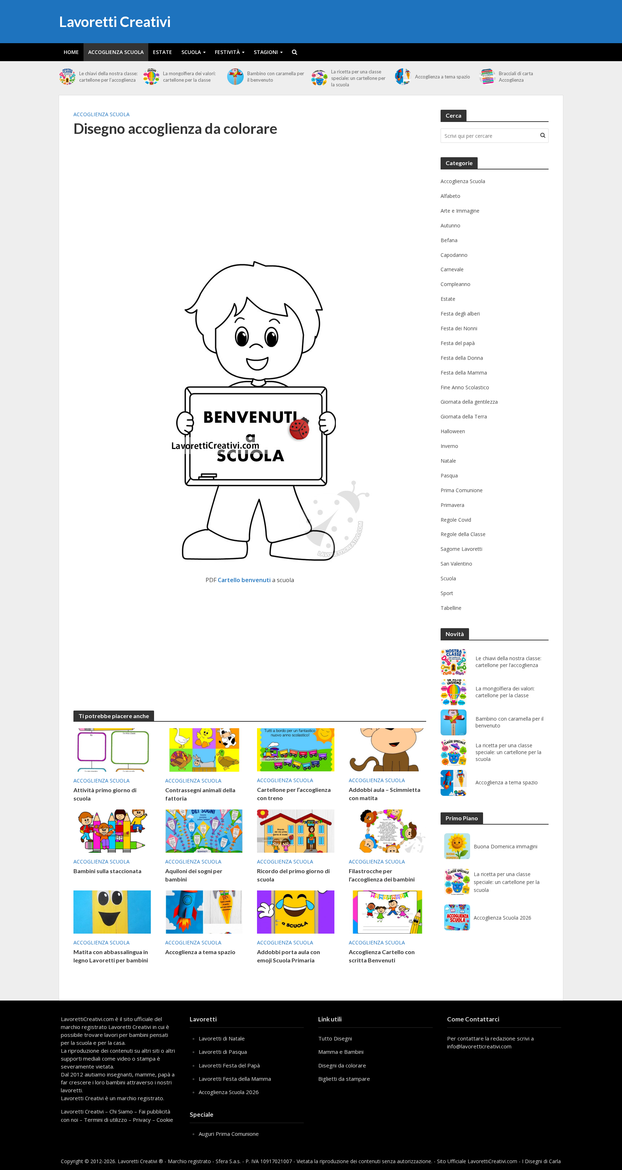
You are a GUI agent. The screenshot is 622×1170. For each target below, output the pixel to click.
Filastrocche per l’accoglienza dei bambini (382, 875)
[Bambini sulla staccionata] (112, 830)
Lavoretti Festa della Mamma (235, 1078)
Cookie (165, 1119)
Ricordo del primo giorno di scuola (293, 875)
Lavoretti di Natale (222, 1038)
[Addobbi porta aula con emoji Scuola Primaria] (295, 911)
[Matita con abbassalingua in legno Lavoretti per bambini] (112, 911)
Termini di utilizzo (105, 1119)
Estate (162, 52)
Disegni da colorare (342, 1065)
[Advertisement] (249, 201)
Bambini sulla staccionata (107, 870)
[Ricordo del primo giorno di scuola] (295, 830)
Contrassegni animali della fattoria (200, 794)
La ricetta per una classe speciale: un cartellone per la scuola (358, 78)
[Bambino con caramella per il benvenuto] (235, 76)
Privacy (142, 1119)
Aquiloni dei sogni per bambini (193, 875)
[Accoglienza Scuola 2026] (457, 917)
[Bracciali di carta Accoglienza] (487, 76)
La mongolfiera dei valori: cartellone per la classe (189, 77)
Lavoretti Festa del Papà (229, 1065)
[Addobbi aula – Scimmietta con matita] (387, 749)
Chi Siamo (121, 1111)
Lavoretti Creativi (115, 21)
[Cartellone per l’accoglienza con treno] (295, 749)
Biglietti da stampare (344, 1078)
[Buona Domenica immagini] (457, 846)
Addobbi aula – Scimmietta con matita (384, 793)
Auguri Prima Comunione (229, 1133)
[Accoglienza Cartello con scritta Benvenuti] (387, 911)
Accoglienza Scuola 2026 (502, 917)
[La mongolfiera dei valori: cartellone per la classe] (151, 76)
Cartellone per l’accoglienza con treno (294, 793)
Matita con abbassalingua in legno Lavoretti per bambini (110, 955)
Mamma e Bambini (341, 1051)
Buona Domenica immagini (505, 846)
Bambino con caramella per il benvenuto (275, 77)
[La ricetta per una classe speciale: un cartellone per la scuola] (319, 78)
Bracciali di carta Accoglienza (516, 77)
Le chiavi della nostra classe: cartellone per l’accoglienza (108, 77)
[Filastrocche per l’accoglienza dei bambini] (387, 830)
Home (71, 52)
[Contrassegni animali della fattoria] (204, 749)
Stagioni (266, 52)
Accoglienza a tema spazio (442, 77)
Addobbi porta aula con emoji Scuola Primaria (288, 955)
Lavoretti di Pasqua (223, 1051)
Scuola (191, 52)
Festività (227, 52)
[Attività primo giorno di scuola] (112, 749)
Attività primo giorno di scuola (104, 794)
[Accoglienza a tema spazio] (403, 76)
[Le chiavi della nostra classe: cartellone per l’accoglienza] (67, 76)
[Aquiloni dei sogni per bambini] (204, 830)
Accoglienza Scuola (116, 52)
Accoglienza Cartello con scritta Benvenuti (382, 955)
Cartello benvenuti (244, 580)
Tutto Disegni (335, 1038)
